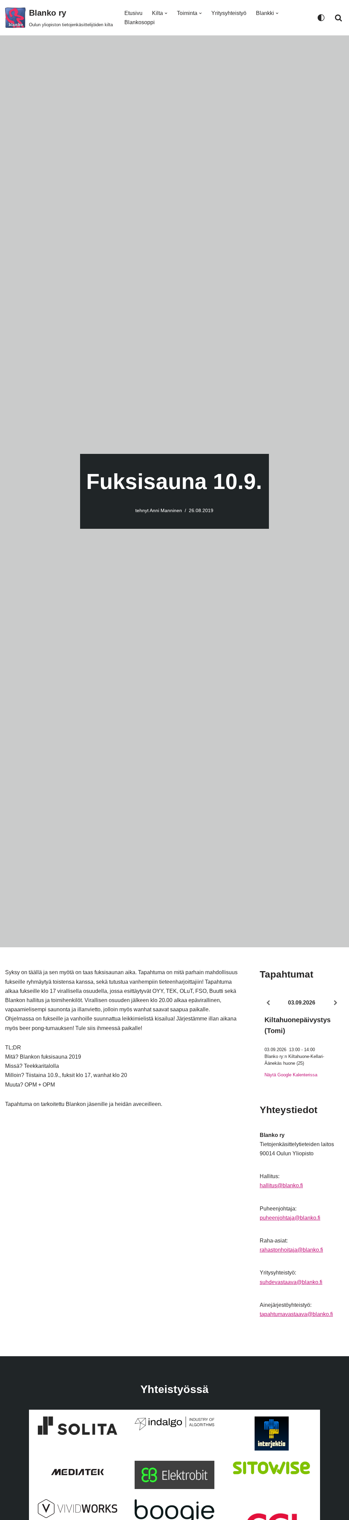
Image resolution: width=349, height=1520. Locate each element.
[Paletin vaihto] (321, 17)
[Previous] (268, 1003)
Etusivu (133, 13)
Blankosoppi (139, 22)
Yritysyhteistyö (228, 13)
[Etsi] (338, 17)
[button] (166, 13)
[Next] (335, 1003)
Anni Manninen (166, 510)
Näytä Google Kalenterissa (290, 1074)
